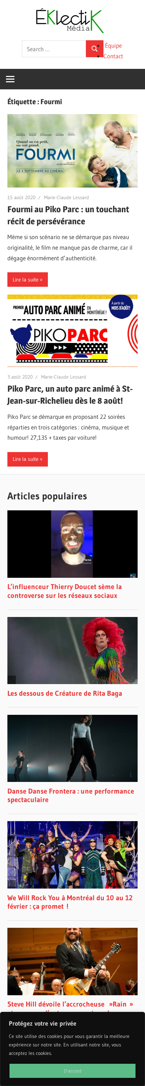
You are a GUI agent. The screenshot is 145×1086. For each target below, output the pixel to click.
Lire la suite (25, 279)
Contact (113, 56)
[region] (72, 1049)
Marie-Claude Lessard (66, 197)
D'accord (73, 1071)
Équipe (113, 45)
